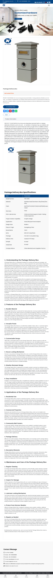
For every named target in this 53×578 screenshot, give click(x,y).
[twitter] (7, 111)
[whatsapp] (16, 111)
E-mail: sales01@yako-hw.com (11, 559)
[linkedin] (13, 111)
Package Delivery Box (13, 192)
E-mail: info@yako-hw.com (10, 561)
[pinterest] (10, 111)
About (35, 573)
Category (31, 573)
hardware (32, 382)
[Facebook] (4, 111)
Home (26, 573)
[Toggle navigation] (49, 5)
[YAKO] (26, 18)
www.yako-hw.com (13, 566)
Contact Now (10, 107)
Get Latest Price (9, 93)
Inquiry (43, 573)
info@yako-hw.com (9, 1)
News (39, 573)
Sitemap (48, 573)
